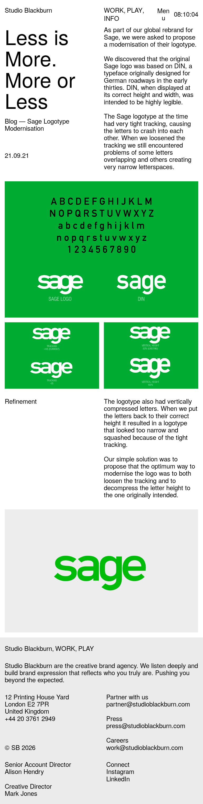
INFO (111, 18)
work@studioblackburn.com (144, 747)
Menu (163, 14)
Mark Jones (21, 793)
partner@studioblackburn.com (148, 703)
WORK (114, 9)
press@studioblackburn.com (145, 725)
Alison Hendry (24, 771)
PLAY (134, 9)
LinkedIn (118, 778)
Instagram (120, 771)
